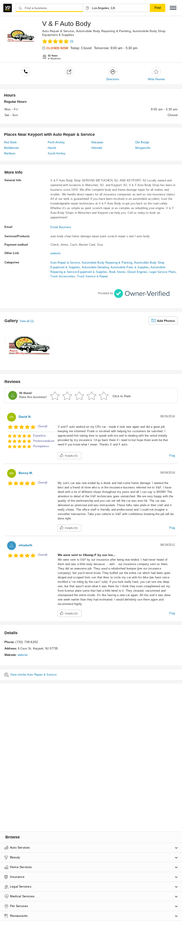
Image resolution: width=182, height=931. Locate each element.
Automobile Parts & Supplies (130, 267)
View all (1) (27, 321)
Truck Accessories (62, 276)
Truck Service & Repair (92, 276)
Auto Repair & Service (58, 31)
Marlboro (10, 153)
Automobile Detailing (95, 267)
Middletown (11, 148)
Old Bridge (142, 142)
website (55, 253)
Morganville (142, 148)
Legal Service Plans (162, 272)
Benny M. (26, 473)
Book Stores (117, 272)
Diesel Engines (137, 272)
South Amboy (56, 153)
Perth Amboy (56, 142)
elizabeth (25, 545)
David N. (25, 416)
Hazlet (52, 148)
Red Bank (10, 142)
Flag (172, 455)
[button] (173, 8)
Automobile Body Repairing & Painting (103, 31)
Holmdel (96, 148)
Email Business (60, 227)
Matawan (97, 142)
